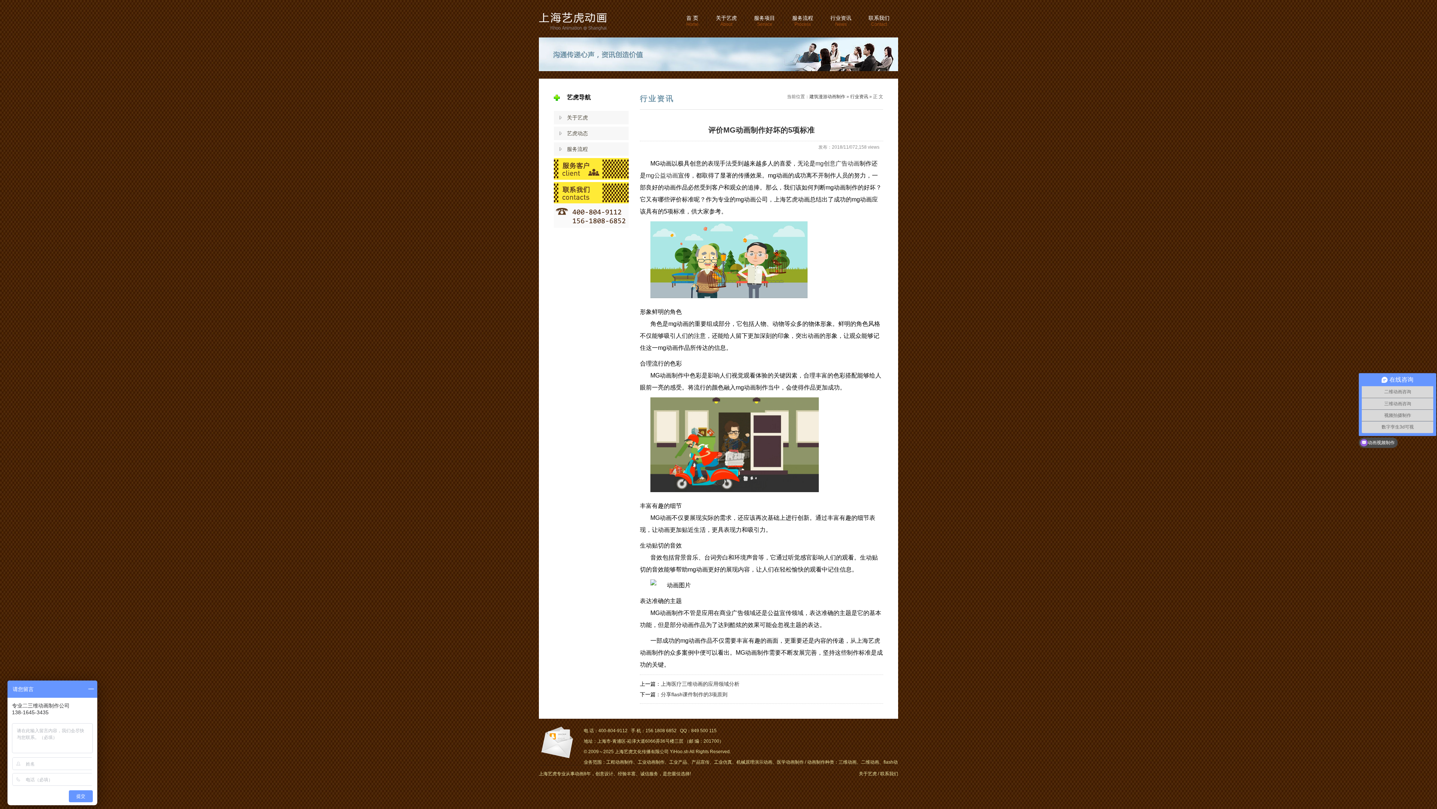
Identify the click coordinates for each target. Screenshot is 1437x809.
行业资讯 (840, 21)
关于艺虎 (726, 21)
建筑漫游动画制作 (827, 96)
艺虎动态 (577, 133)
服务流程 (802, 21)
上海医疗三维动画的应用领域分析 (700, 684)
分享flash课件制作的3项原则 (694, 694)
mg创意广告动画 (837, 163)
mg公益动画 (662, 175)
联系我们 (879, 21)
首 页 (692, 21)
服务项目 (764, 21)
